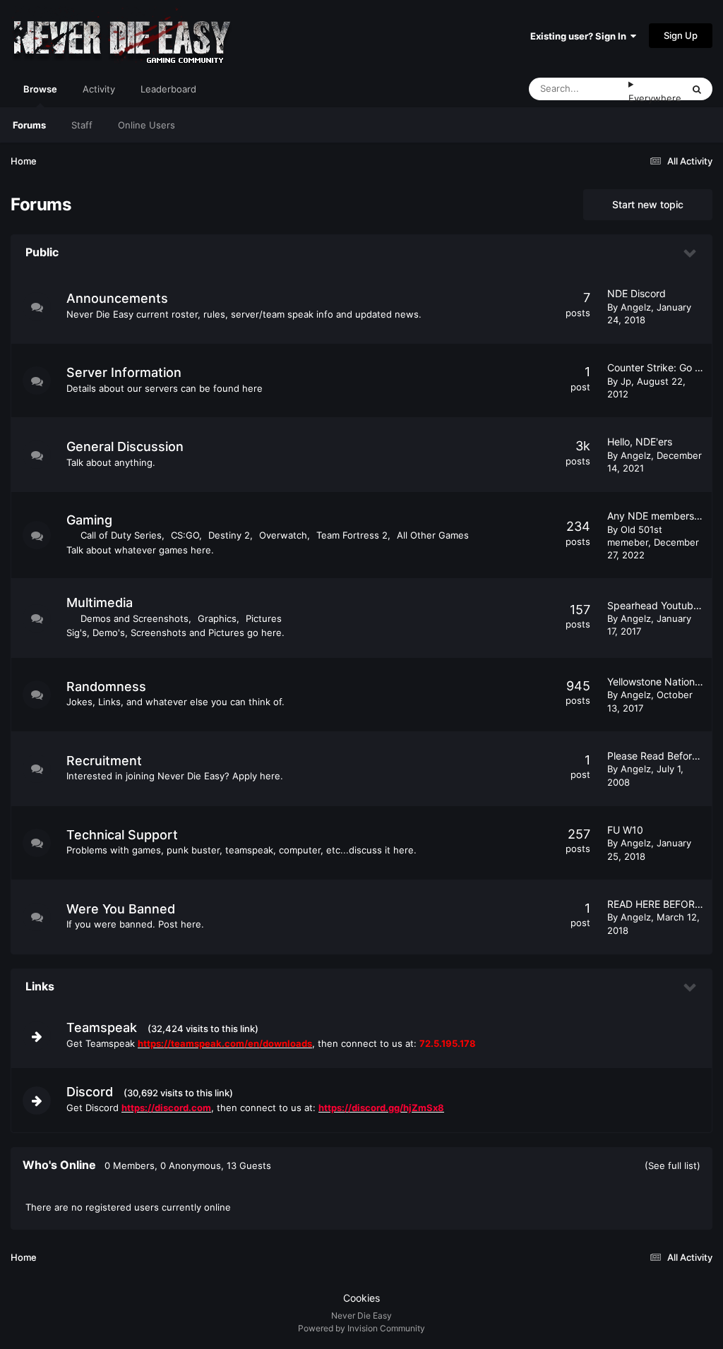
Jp (626, 381)
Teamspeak (101, 1027)
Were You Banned (120, 908)
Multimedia (99, 602)
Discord (89, 1091)
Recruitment (104, 760)
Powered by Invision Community (361, 1328)
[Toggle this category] (690, 253)
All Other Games (433, 535)
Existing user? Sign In (580, 36)
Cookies (361, 1298)
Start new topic (647, 204)
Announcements (117, 298)
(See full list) (672, 1165)
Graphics (217, 618)
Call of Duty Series (121, 535)
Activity (99, 89)
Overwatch (283, 535)
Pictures (264, 618)
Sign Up (681, 35)
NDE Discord (636, 293)
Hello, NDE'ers (639, 442)
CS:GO (185, 535)
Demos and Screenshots (134, 618)
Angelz (636, 307)
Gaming (89, 519)
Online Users (146, 125)
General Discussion (125, 446)
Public (42, 252)
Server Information (123, 372)
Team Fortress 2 (352, 535)
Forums (29, 125)
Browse (40, 89)
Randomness (106, 686)
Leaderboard (168, 89)
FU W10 (625, 830)
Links (39, 986)
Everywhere (654, 98)
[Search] (696, 89)
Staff (81, 125)
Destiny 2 (229, 535)
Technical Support (122, 834)
